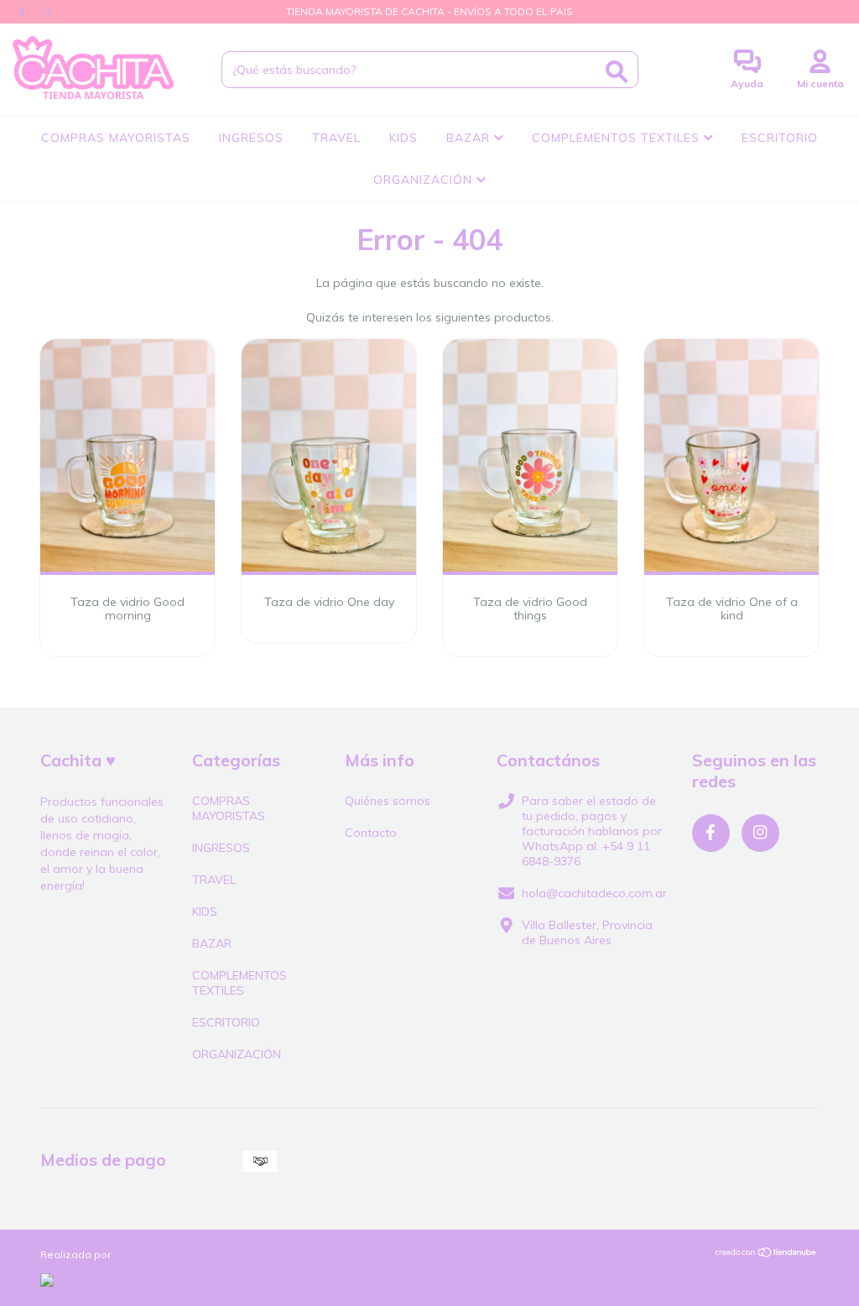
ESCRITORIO (780, 137)
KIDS (403, 137)
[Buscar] (616, 71)
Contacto (371, 832)
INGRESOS (251, 137)
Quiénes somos (387, 800)
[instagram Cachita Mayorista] (47, 11)
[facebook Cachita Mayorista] (24, 11)
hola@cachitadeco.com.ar (594, 893)
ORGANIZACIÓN (424, 179)
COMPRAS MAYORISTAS (115, 137)
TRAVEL (336, 137)
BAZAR (470, 137)
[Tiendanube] (766, 1253)
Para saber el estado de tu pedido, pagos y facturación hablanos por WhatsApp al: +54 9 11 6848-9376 (592, 831)
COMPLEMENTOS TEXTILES (618, 137)
